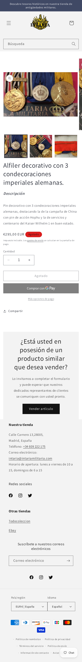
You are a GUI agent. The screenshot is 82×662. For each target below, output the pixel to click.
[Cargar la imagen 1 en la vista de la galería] (15, 146)
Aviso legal (59, 652)
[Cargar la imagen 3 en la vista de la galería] (65, 146)
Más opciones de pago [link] (41, 298)
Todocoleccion (19, 521)
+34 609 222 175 (34, 446)
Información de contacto (35, 652)
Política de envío (57, 646)
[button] (9, 23)
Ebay (12, 530)
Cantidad (9, 251)
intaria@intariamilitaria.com (30, 458)
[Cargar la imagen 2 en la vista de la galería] (41, 146)
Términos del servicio (31, 646)
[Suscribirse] (68, 561)
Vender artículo (41, 409)
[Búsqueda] (74, 44)
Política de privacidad (57, 639)
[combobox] (41, 44)
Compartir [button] (15, 311)
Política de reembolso (28, 639)
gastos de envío (35, 240)
